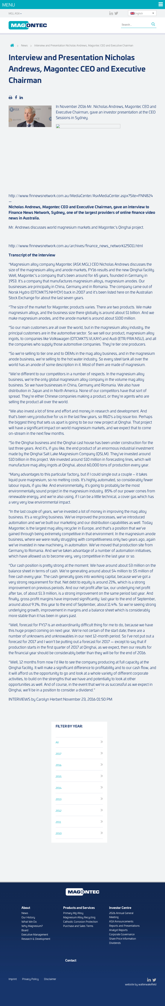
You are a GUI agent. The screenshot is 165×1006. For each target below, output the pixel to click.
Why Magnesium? (32, 926)
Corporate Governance (121, 934)
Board (24, 930)
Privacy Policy (30, 979)
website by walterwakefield (140, 984)
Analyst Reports (118, 930)
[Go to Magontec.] (11, 46)
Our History (28, 917)
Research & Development (35, 939)
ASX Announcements (121, 921)
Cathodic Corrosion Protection (80, 921)
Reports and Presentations (124, 925)
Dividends (115, 943)
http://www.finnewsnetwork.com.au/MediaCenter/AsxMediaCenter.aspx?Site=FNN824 (81, 195)
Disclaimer (50, 979)
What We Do (29, 921)
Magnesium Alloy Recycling (79, 917)
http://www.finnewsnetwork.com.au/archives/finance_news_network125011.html (76, 245)
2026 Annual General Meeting (121, 915)
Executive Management (34, 934)
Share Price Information (122, 938)
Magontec (28, 25)
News (24, 913)
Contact (70, 960)
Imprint (13, 979)
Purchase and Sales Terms (78, 926)
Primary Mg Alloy (73, 913)
